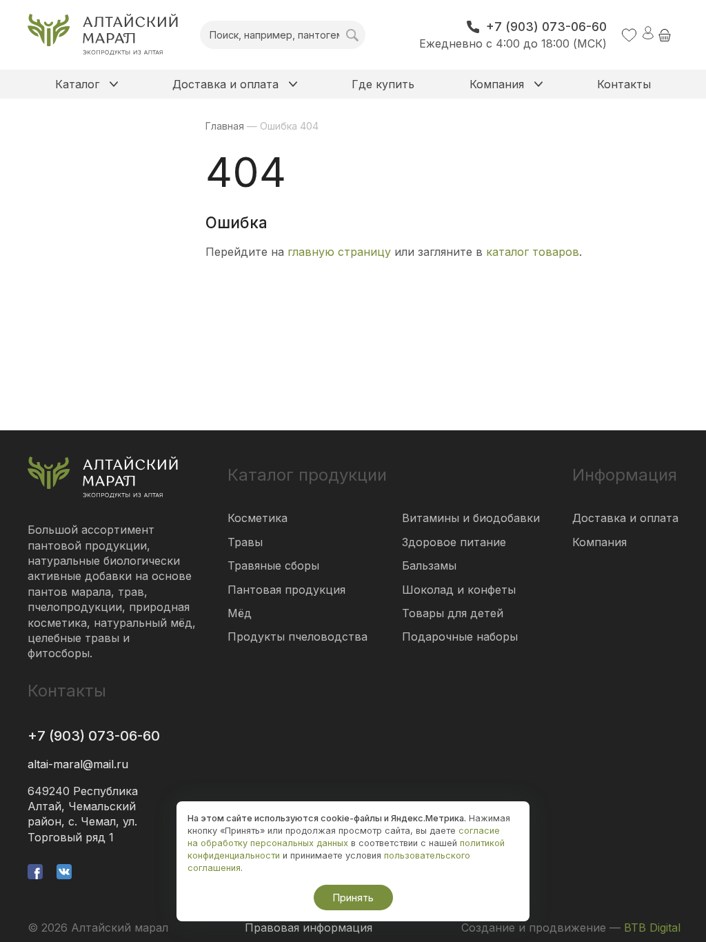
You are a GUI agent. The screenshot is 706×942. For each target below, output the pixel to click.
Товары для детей (452, 613)
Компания (599, 542)
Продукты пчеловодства (297, 636)
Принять (353, 897)
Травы (245, 542)
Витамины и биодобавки (471, 518)
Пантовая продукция (286, 590)
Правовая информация (308, 927)
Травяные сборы (273, 565)
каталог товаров (532, 252)
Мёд (240, 613)
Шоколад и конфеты (459, 590)
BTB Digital (652, 927)
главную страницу (339, 252)
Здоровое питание (454, 542)
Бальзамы (429, 565)
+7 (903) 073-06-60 (94, 736)
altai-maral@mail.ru (78, 764)
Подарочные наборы (460, 636)
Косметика (258, 518)
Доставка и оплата (625, 518)
